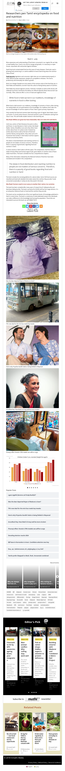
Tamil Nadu (29, 605)
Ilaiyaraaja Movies (53, 597)
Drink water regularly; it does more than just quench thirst (39, 732)
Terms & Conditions (54, 762)
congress (44, 594)
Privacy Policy (32, 762)
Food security (10, 76)
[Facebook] (34, 206)
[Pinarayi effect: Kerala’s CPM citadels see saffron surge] (32, 431)
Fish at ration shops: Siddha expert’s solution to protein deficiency (25, 650)
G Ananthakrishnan (39, 685)
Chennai (34, 592)
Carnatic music (26, 592)
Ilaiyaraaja (44, 597)
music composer (17, 602)
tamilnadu (36, 605)
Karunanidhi (20, 600)
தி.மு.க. (42, 607)
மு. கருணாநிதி (26, 610)
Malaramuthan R (12, 20)
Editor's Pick (10, 639)
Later (36, 8)
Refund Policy (42, 762)
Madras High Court (41, 600)
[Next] (57, 576)
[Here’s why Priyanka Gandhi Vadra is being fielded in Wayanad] (32, 345)
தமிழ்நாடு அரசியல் (34, 607)
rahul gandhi (51, 602)
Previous (8, 470)
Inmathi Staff (11, 747)
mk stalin (9, 602)
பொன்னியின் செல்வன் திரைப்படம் (14, 610)
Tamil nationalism (11, 607)
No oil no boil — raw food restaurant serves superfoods (11, 731)
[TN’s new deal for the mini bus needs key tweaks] (32, 303)
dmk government (11, 597)
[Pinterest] (30, 206)
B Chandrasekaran (11, 678)
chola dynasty (32, 594)
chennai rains (10, 594)
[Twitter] (37, 206)
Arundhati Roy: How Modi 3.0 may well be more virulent (22, 409)
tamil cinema (21, 605)
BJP (13, 592)
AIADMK (9, 592)
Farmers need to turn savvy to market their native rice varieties (33, 184)
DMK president (20, 597)
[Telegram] (27, 206)
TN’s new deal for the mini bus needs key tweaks (20, 324)
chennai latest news (52, 592)
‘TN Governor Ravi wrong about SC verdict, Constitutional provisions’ (53, 651)
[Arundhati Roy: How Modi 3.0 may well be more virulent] (32, 388)
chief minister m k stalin (20, 594)
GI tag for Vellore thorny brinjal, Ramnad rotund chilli (25, 733)
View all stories (54, 563)
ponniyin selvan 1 (42, 602)
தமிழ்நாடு (26, 607)
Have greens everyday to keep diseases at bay (53, 731)
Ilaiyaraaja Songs (11, 600)
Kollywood (32, 600)
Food (28, 20)
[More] (41, 206)
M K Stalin (50, 600)
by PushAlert (19, 10)
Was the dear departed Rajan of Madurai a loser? (20, 281)
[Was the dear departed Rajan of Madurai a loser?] (32, 248)
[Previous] (7, 576)
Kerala (26, 600)
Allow (45, 8)
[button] (28, 692)
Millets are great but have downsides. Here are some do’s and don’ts (35, 119)
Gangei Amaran (36, 597)
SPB (15, 605)
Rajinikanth (9, 605)
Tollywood (19, 607)
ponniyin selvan (32, 602)
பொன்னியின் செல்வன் (50, 607)
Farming (28, 597)
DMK (49, 594)
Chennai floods (42, 592)
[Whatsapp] (23, 206)
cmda (38, 594)
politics (24, 602)
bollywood (19, 592)
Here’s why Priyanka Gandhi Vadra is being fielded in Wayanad (24, 366)
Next (56, 470)
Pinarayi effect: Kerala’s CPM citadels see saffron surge (22, 452)
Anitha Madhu (39, 749)
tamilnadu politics (45, 605)
